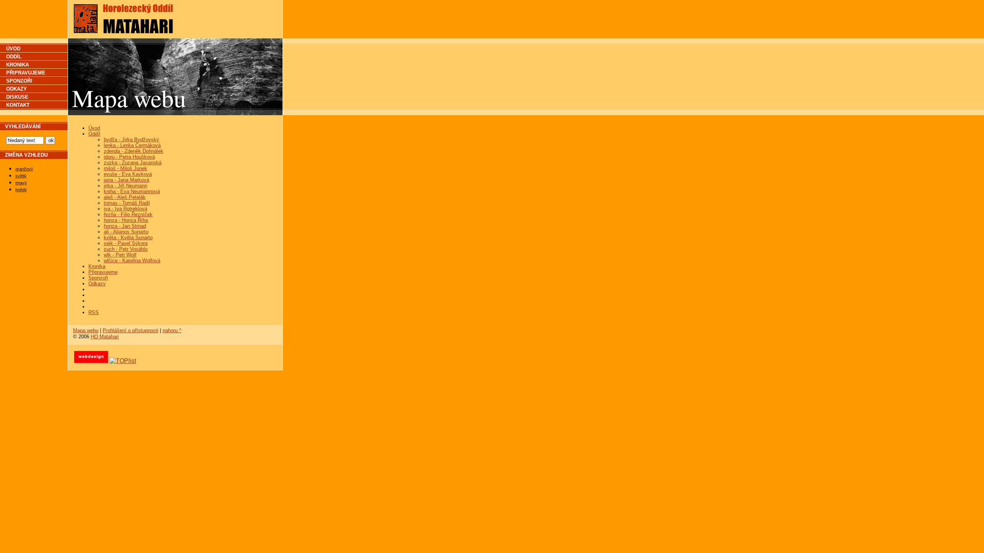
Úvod (94, 128)
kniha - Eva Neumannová (132, 191)
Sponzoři (98, 278)
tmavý (21, 182)
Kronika (96, 266)
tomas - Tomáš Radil (127, 203)
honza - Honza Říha (126, 220)
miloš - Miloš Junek (125, 168)
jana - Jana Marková (126, 180)
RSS (93, 312)
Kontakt (18, 105)
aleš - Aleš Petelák (125, 197)
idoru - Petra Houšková (129, 157)
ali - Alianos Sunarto (126, 232)
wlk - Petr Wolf (120, 255)
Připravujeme (103, 272)
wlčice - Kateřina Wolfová (132, 260)
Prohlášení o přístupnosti (130, 330)
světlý (21, 176)
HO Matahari (105, 336)
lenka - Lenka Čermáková (132, 145)
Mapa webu (85, 330)
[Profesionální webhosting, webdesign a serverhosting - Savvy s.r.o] (91, 361)
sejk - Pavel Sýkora (126, 243)
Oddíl (94, 134)
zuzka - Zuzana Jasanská (132, 163)
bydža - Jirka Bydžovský (131, 139)
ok (51, 140)
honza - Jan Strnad (125, 226)
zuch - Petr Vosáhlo (126, 249)
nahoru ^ (172, 330)
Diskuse (17, 97)
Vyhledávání (23, 126)
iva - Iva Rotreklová (125, 209)
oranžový (24, 169)
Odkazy (97, 283)
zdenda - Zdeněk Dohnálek (133, 151)
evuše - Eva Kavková (128, 174)
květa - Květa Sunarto (128, 237)
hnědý (21, 189)
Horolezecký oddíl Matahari (133, 9)
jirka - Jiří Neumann (125, 186)
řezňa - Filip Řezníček (128, 214)
